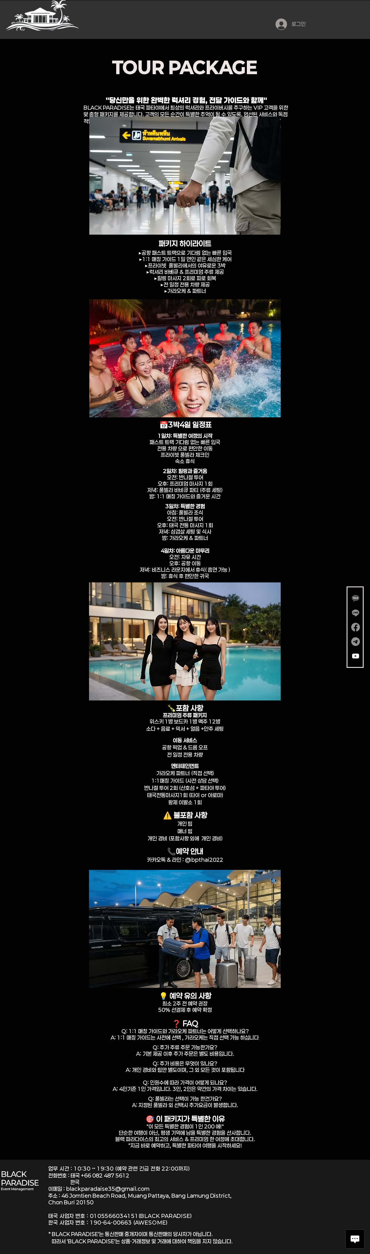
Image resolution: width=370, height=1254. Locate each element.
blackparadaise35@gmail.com (107, 1189)
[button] (185, 176)
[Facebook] (355, 627)
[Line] (355, 612)
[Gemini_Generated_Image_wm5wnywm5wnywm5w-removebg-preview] (355, 598)
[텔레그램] (355, 641)
